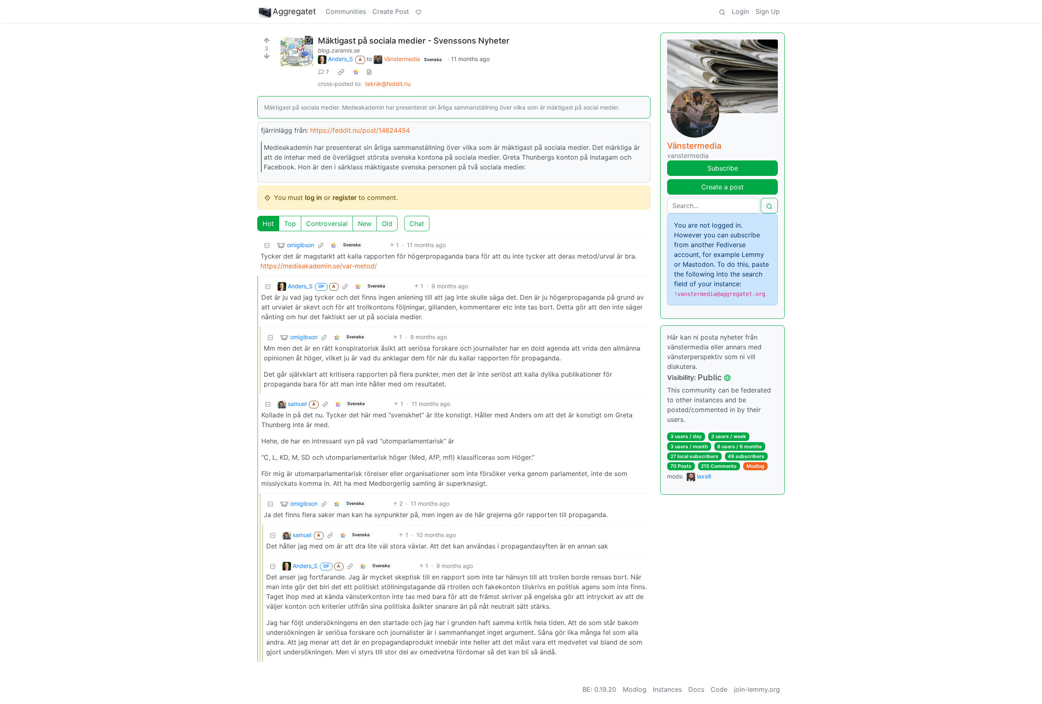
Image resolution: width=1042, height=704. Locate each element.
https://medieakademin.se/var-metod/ (318, 266)
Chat (416, 223)
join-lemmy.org (757, 689)
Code (719, 689)
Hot (268, 223)
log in (313, 197)
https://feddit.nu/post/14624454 (360, 130)
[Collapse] (267, 245)
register (345, 197)
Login (740, 11)
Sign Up (767, 11)
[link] (341, 71)
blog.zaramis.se (339, 50)
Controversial (327, 223)
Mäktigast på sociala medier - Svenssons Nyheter (414, 41)
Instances (667, 689)
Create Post (390, 11)
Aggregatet (294, 11)
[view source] (369, 72)
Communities (346, 11)
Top (290, 223)
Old (387, 223)
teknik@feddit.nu (388, 83)
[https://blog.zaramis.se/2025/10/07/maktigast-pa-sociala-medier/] (296, 52)
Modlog (755, 466)
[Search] (722, 11)
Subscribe (722, 168)
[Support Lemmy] (418, 11)
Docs (696, 689)
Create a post (722, 187)
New (365, 223)
